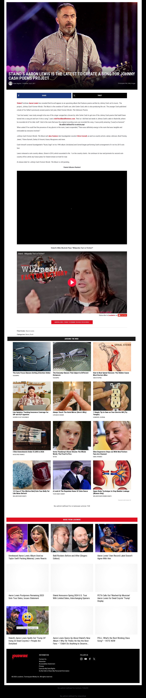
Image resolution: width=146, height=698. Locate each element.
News (27, 334)
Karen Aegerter (17, 83)
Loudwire (111, 315)
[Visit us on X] (95, 659)
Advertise (42, 661)
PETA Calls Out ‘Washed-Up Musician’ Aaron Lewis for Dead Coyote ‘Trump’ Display (113, 598)
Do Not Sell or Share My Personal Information (54, 671)
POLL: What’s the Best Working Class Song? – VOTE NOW (113, 639)
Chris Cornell (82, 136)
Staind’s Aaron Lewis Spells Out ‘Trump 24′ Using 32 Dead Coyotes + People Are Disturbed (27, 641)
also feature (53, 136)
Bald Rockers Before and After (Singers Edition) (70, 557)
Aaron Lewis (33, 103)
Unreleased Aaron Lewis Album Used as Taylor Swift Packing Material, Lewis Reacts (27, 557)
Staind (19, 103)
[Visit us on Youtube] (86, 659)
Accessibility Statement (47, 664)
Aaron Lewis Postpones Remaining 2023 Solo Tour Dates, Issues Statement (26, 596)
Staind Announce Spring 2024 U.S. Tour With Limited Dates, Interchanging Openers (71, 596)
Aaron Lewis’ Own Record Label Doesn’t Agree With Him (114, 557)
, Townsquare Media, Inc (31, 677)
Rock (31, 334)
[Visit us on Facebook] (91, 659)
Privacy (41, 666)
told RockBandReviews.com (64, 119)
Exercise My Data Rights (47, 668)
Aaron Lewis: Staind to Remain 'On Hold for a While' (72, 322)
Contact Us (42, 659)
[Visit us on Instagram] (82, 659)
